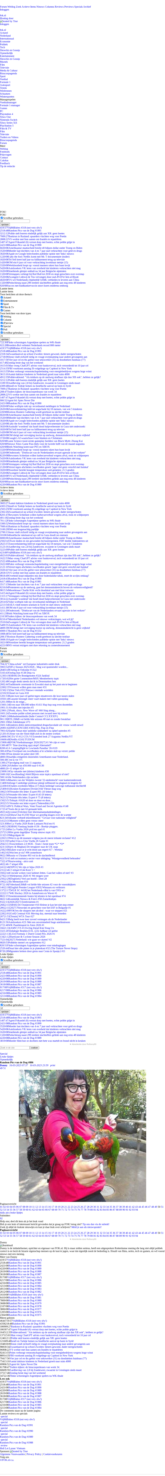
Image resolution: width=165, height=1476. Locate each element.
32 (101, 1206)
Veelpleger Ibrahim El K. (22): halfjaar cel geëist (29, 931)
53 (4, 1209)
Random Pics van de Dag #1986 (20, 990)
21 (65, 1206)
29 (91, 1206)
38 (120, 1206)
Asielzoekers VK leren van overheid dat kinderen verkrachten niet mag (40, 268)
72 (65, 1209)
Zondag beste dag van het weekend (21, 362)
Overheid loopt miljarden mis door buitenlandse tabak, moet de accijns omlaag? (44, 575)
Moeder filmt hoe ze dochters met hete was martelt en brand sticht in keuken (43, 1040)
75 (75, 1209)
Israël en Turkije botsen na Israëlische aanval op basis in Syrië (35, 386)
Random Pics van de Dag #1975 (24, 1315)
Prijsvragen (5, 154)
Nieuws (40, 6)
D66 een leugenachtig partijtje (19, 529)
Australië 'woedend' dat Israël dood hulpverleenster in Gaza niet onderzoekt (42, 426)
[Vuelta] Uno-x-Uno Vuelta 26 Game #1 (24, 841)
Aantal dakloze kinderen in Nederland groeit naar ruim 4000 (35, 374)
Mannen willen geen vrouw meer (21, 820)
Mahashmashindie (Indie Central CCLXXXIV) (29, 716)
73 (69, 1209)
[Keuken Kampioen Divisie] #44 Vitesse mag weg (30, 788)
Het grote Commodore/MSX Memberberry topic (29, 678)
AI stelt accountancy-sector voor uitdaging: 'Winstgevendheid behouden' (40, 858)
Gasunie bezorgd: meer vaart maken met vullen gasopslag (34, 698)
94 (136, 1209)
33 (104, 1206)
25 (78, 1206)
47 (149, 1206)
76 (78, 1209)
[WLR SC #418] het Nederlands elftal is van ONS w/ (32, 890)
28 (88, 1206)
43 (136, 1206)
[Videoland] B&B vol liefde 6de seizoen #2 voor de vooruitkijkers (38, 884)
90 (123, 1209)
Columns (49, 6)
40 (127, 1206)
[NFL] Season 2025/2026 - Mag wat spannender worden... (34, 667)
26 (81, 1206)
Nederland (5, 35)
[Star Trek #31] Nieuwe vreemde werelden (26, 690)
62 (33, 1209)
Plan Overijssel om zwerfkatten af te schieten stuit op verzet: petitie (37, 751)
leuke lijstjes (16, 1212)
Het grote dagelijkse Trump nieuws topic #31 (27, 832)
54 (7, 1209)
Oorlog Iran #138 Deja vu (17, 672)
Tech (2, 47)
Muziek (4, 61)
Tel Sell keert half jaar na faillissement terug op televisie (32, 259)
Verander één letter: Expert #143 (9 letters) (25, 794)
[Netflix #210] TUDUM (17, 739)
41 (130, 1206)
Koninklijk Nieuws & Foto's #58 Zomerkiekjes (28, 899)
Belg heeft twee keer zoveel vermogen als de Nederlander (33, 919)
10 (30, 1206)
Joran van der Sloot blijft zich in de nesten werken (30, 733)
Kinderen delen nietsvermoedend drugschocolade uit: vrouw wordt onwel (41, 725)
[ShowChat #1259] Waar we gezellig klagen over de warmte (35, 815)
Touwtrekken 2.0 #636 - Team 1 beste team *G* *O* (32, 844)
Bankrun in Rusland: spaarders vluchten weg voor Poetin (33, 236)
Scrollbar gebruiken (13, 218)
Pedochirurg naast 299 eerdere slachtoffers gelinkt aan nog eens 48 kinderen (43, 282)
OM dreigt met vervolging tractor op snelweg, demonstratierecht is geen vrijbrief (45, 435)
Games (3, 108)
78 (85, 1209)
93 (133, 1209)
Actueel (4, 32)
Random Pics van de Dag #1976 (24, 1312)
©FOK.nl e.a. (7, 1460)
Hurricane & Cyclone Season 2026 (22, 936)
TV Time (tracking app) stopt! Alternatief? (25, 745)
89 (120, 1209)
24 (75, 1206)
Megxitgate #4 (12, 835)
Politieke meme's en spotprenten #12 (22, 942)
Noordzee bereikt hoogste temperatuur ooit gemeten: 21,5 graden (37, 470)
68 (53, 1209)
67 (49, 1209)
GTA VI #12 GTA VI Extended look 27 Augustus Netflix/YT (36, 736)
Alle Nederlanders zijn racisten (19, 777)
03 (7, 1206)
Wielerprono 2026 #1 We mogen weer (24, 875)
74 (72, 1209)
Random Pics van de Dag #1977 (24, 1309)
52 (1, 1209)
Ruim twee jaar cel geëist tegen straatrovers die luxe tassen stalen (37, 696)
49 (156, 1206)
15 (46, 1206)
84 (104, 1209)
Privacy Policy (34, 1454)
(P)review (8, 323)
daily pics (5, 1212)
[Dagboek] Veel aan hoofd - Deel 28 (23, 878)
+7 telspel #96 (11, 864)
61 (30, 1209)
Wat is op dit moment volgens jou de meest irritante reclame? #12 (38, 838)
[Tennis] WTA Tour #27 (17, 916)
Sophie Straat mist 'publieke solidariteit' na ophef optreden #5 (35, 730)
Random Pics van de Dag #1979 (24, 1303)
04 (11, 1206)
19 (59, 1206)
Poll (5, 329)
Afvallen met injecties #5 (17, 707)
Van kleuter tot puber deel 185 (19, 754)
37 (117, 1206)
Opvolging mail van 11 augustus (20, 762)
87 (114, 1209)
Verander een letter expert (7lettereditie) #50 (27, 803)
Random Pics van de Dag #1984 (20, 996)
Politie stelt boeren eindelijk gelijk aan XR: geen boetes (32, 233)
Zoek (18, 6)
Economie (5, 41)
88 (117, 1209)
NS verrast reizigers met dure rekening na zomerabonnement (35, 645)
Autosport (5, 85)
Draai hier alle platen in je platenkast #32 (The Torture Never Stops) (38, 948)
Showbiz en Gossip (10, 50)
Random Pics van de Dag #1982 (24, 1291)
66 (46, 1209)
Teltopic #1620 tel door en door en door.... (26, 800)
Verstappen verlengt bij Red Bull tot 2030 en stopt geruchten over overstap (42, 274)
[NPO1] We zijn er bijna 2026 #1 (22, 867)
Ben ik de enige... (13, 701)
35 (110, 1206)
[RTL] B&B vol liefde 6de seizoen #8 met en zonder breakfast (35, 719)
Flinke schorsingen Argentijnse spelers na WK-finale (30, 342)
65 (43, 1209)
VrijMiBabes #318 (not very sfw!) (21, 227)
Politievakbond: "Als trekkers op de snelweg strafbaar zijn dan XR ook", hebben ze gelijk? (50, 377)
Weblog (11, 6)
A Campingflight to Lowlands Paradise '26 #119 (28, 748)
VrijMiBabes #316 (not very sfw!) (25, 1294)
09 (27, 1206)
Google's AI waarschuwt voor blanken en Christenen (31, 438)
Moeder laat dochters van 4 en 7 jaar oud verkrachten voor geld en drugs (41, 250)
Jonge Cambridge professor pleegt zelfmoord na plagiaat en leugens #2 (41, 783)
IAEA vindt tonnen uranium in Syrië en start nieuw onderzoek (36, 604)
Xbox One (5, 117)
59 (24, 1209)
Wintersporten (7, 96)
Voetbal (4, 79)
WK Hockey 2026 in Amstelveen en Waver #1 (28, 893)
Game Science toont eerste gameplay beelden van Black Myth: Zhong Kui (41, 441)
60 (27, 1209)
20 (62, 1206)
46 (146, 1206)
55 (11, 1209)
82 (98, 1209)
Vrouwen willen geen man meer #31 (23, 687)
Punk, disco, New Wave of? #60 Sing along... (28, 710)
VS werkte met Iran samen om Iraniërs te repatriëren (30, 239)
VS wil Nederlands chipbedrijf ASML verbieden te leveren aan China (39, 279)
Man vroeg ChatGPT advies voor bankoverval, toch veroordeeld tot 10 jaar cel (44, 365)
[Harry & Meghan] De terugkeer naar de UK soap (29, 846)
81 (94, 1209)
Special (7, 326)
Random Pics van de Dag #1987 (20, 984)
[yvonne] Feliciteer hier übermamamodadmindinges (30, 812)
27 (85, 1206)
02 (4, 1206)
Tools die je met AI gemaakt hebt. (21, 809)
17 (52, 1206)
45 (143, 1206)
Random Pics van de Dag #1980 (24, 1300)
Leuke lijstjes (6, 1056)
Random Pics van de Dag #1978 (24, 1306)
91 (127, 1209)
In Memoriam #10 (14, 881)
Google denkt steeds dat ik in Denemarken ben (28, 681)
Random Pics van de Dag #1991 (20, 230)
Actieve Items (29, 6)
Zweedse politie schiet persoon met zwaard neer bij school (34, 713)
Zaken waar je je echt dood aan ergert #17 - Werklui (31, 849)
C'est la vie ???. (11, 759)
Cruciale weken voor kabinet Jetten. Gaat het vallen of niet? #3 (36, 873)
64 (40, 1209)
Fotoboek (5, 151)
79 (88, 1209)
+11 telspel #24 (12, 768)
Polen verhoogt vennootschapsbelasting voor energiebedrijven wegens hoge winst (46, 371)
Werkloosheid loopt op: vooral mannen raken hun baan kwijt (35, 265)
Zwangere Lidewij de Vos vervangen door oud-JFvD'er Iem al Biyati (39, 277)
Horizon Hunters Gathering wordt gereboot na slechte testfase (35, 412)
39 (123, 1206)
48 (152, 1206)
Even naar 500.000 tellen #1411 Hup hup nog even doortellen (36, 704)
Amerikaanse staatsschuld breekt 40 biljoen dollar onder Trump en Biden (41, 248)
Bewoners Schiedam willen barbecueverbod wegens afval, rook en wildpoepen (44, 455)
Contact (4, 157)
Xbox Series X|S (8, 122)
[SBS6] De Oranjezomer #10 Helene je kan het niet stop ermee (36, 904)
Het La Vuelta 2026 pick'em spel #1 (22, 829)
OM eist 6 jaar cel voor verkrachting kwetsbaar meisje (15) (34, 262)
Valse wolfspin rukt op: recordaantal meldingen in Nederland (35, 406)
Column (7, 319)
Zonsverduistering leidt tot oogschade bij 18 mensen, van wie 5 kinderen (41, 409)
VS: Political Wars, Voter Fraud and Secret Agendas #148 (34, 806)
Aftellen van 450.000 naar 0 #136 (22, 765)
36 (114, 1206)
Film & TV (5, 128)
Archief (87, 6)
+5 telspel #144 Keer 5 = (17, 870)
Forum (3, 6)
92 (130, 1209)
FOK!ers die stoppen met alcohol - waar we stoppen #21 (33, 910)
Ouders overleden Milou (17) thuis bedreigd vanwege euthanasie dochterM (43, 785)
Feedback (5, 163)
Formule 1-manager (10, 105)
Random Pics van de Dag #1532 (20, 630)
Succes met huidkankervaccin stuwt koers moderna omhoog (34, 285)
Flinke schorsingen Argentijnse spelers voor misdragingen (33, 945)
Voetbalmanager (8, 102)
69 (56, 1209)
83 (101, 1209)
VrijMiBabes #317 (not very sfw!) (21, 987)
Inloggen (4, 9)
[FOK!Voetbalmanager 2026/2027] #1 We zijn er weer (32, 742)
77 (82, 1209)
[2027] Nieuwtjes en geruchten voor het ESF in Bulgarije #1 (35, 907)
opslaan (5, 224)
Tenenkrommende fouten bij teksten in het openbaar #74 (33, 896)
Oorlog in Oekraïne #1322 (18, 669)
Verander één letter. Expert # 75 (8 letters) (25, 797)
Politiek (4, 44)
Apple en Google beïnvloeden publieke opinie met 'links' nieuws (37, 253)
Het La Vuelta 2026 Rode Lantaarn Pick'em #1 (27, 823)
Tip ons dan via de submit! (95, 1224)
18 (56, 1206)
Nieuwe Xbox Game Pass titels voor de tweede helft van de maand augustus (42, 444)
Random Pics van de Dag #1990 (20, 245)
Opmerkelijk (6, 53)
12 (36, 1206)
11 (33, 1206)
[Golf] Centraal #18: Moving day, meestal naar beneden (33, 913)
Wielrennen (6, 90)
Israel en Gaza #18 (14, 693)
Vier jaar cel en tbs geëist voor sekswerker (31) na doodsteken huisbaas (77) (42, 359)
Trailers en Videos (9, 137)
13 (40, 1206)
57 (17, 1209)
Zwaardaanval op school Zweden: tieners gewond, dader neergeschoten (40, 354)
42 (133, 1206)
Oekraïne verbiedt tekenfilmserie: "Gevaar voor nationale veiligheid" (38, 817)
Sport (2, 76)
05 (14, 1206)
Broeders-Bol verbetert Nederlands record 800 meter (30, 345)
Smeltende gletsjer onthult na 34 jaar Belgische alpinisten (33, 271)
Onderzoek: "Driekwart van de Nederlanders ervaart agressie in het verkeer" (43, 452)
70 (59, 1209)
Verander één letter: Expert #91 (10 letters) (26, 791)
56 (14, 1209)
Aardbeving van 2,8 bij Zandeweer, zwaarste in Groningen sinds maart (40, 383)
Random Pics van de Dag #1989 (20, 484)
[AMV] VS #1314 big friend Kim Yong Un (27, 928)
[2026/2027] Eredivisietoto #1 (19, 902)
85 (107, 1209)
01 (1, 1206)
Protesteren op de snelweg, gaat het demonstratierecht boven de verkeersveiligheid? (46, 587)
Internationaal (7, 38)
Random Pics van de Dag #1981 (20, 581)
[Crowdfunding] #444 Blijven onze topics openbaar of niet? (34, 774)
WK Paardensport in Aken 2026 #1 (22, 925)
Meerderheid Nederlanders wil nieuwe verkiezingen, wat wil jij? (37, 619)
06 (17, 1206)
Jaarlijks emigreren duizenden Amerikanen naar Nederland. (34, 756)
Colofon (4, 160)
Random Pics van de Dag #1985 (20, 993)
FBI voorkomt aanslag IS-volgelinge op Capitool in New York (36, 368)
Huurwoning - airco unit (16, 861)
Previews (69, 6)
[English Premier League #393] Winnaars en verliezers (32, 887)
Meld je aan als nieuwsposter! (86, 1227)
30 (94, 1206)
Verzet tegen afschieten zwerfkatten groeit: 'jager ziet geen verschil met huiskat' (44, 467)
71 (62, 1209)
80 (91, 1209)
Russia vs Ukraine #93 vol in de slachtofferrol (27, 855)
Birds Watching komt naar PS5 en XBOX (25, 446)
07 (20, 1206)
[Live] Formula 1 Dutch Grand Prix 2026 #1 (27, 933)
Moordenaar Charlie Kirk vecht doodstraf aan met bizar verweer (36, 590)
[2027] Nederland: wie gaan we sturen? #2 (26, 939)
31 (98, 1206)
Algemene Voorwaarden (12, 1454)
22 (69, 1206)
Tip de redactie (7, 166)
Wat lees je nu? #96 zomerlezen (21, 852)
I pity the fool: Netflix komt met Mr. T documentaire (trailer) (34, 256)
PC (1, 111)
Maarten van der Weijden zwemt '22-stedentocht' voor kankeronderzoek (40, 780)
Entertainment (7, 56)
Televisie (4, 67)
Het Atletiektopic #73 (15, 722)
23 (72, 1206)
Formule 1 (5, 82)
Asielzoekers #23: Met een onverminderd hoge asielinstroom (35, 922)
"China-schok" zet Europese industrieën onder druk (29, 664)
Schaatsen (5, 93)
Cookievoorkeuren (52, 1454)
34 (107, 1206)
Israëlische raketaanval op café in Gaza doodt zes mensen (34, 535)
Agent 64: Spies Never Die (17, 400)
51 (162, 1206)
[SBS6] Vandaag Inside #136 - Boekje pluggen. (29, 826)
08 (24, 1206)
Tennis (3, 88)
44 (139, 1206)
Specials (78, 6)
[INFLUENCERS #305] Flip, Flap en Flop (27, 727)
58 (20, 1209)
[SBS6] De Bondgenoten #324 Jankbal (24, 675)
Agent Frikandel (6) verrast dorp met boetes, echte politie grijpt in (37, 242)
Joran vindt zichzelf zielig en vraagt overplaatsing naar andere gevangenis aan (43, 357)
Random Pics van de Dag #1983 (24, 1288)
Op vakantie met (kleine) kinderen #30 (24, 771)
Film (2, 64)
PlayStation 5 (7, 125)
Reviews (59, 6)
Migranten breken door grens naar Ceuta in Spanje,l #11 (32, 951)
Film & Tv (8, 307)
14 (43, 1206)
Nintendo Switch (8, 119)
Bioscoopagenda (8, 73)
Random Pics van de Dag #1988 (20, 981)
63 (36, 1209)
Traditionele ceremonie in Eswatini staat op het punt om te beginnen (38, 684)
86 (111, 1209)
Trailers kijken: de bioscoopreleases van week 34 (28, 391)
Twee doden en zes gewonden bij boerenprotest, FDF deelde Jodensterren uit (44, 541)
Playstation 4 (6, 114)
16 (49, 1206)
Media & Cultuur (8, 70)
